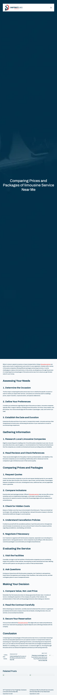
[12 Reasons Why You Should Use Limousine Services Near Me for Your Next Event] (42, 681)
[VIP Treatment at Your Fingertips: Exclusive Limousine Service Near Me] (15, 681)
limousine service (45, 364)
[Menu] (51, 7)
